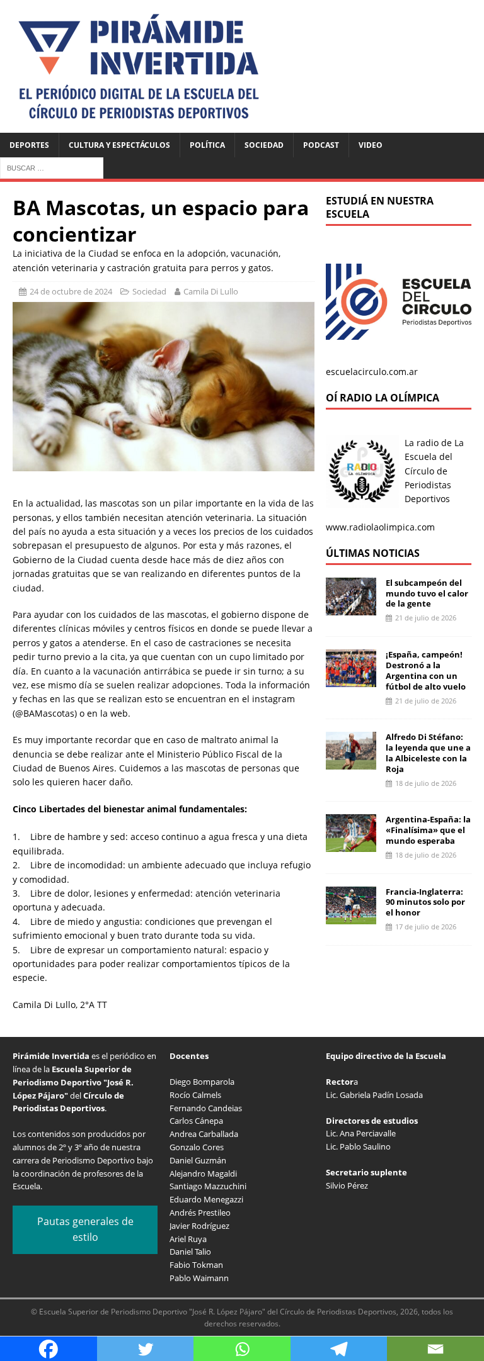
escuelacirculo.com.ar (372, 372)
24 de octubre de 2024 (71, 291)
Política (207, 145)
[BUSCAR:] (51, 167)
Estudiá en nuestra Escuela (380, 207)
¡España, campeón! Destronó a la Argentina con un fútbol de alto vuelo (426, 670)
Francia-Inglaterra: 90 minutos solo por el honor (425, 902)
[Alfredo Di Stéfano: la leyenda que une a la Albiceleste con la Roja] (351, 762)
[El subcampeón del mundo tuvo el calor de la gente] (351, 607)
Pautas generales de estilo (85, 1229)
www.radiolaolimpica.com (380, 527)
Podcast (321, 145)
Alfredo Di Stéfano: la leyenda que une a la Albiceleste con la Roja (428, 753)
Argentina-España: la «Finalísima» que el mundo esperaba (428, 830)
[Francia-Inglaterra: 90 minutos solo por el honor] (351, 916)
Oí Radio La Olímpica (382, 398)
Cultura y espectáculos (119, 145)
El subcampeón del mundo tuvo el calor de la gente (427, 593)
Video (371, 145)
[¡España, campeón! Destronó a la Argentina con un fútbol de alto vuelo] (351, 680)
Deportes (29, 145)
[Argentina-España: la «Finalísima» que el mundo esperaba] (351, 845)
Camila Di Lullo (210, 291)
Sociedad (264, 145)
